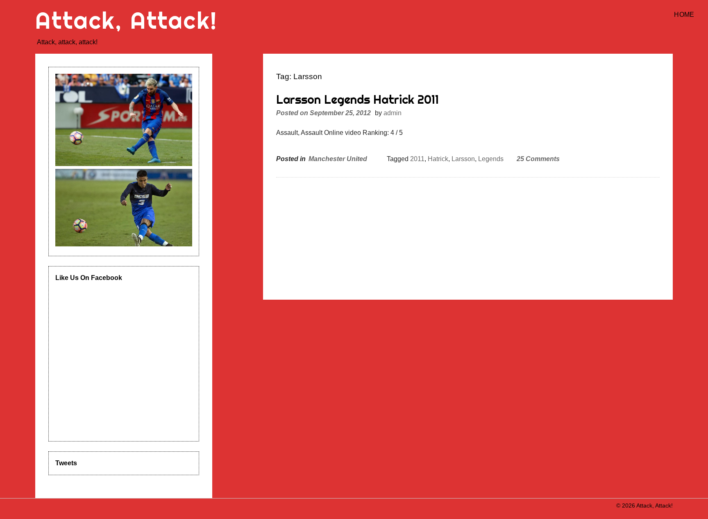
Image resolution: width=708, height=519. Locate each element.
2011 (417, 158)
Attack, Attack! (126, 20)
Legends (491, 158)
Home (684, 14)
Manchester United (338, 158)
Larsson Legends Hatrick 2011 (357, 99)
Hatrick (438, 158)
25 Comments (538, 158)
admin (393, 112)
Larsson (463, 158)
